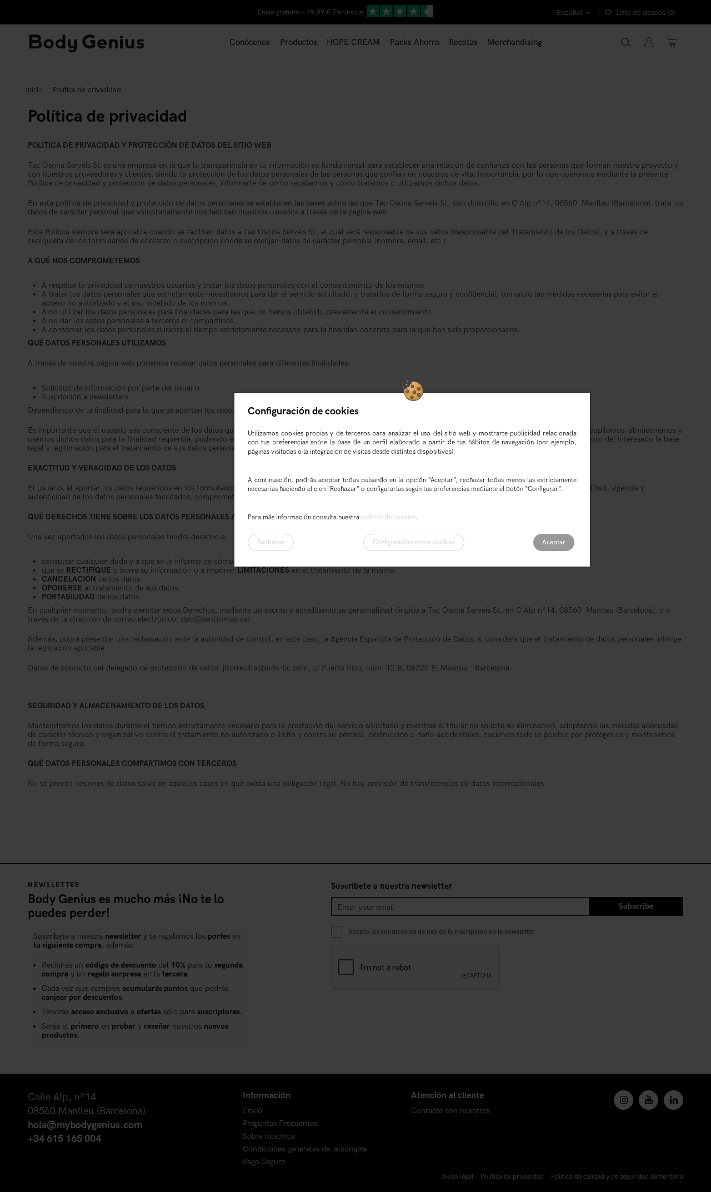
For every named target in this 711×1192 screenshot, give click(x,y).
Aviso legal (457, 1177)
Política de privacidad (512, 1177)
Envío (252, 1111)
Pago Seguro (264, 1162)
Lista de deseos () (644, 12)
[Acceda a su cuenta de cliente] (649, 43)
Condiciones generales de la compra (305, 1149)
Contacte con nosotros (450, 1111)
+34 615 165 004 (64, 1139)
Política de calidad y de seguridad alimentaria (617, 1177)
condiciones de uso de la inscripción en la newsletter (457, 932)
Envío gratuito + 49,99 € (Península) (311, 12)
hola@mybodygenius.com (85, 1125)
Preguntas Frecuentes (280, 1124)
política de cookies (388, 517)
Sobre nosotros (269, 1137)
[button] (298, 43)
